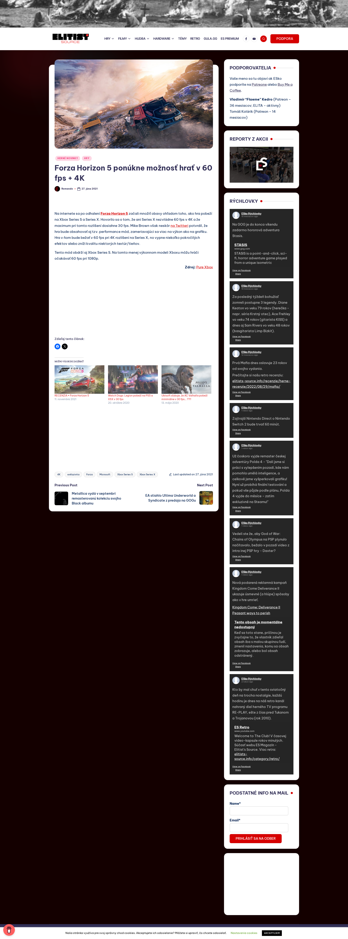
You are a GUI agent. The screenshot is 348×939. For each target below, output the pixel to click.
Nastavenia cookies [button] (244, 933)
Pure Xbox (204, 267)
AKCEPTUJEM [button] (272, 933)
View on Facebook (241, 270)
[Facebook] (247, 39)
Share (238, 274)
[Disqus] (134, 556)
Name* (235, 803)
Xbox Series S (125, 474)
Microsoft (105, 474)
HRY (86, 158)
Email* (235, 820)
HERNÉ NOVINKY (67, 158)
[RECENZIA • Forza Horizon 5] (79, 379)
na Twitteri (179, 225)
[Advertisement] (134, 307)
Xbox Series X (147, 474)
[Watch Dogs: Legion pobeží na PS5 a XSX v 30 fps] (133, 379)
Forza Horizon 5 (114, 213)
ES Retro (241, 727)
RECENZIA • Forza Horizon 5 (72, 395)
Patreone (259, 84)
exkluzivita (73, 474)
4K (59, 474)
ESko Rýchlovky (251, 213)
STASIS (240, 245)
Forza (89, 474)
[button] (284, 38)
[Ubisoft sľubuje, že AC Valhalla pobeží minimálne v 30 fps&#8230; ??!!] (186, 379)
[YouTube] (255, 39)
